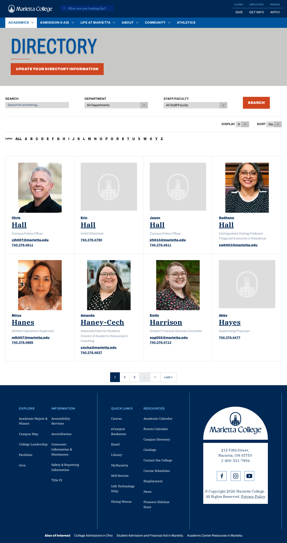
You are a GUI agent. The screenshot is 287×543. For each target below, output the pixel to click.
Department (95, 98)
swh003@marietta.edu (238, 245)
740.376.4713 (160, 342)
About (128, 22)
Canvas (116, 418)
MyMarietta (119, 465)
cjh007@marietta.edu (30, 240)
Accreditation (61, 434)
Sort (261, 124)
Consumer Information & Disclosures (61, 449)
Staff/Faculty (176, 98)
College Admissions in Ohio (93, 535)
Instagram (236, 476)
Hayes (230, 322)
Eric (84, 217)
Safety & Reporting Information (65, 467)
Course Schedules (157, 471)
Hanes (23, 322)
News (148, 492)
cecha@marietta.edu (99, 347)
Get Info (256, 12)
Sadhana (226, 217)
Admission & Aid (54, 22)
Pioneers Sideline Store (156, 504)
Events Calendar (156, 429)
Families (275, 4)
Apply (275, 12)
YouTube (249, 476)
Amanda (88, 315)
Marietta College (235, 423)
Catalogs (150, 450)
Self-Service (120, 476)
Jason (155, 217)
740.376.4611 (22, 245)
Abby (223, 315)
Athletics (186, 22)
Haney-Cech (102, 322)
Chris (16, 217)
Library (116, 455)
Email (115, 444)
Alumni (238, 4)
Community (155, 22)
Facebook (222, 476)
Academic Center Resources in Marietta (214, 535)
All (18, 138)
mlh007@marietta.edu (31, 337)
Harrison (166, 322)
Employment (153, 481)
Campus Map (28, 434)
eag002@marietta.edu (169, 337)
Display (228, 124)
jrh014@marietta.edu (168, 240)
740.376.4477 (229, 337)
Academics (18, 22)
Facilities (25, 455)
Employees (256, 4)
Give (239, 12)
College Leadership (33, 444)
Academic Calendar (158, 418)
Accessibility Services (60, 421)
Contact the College (158, 460)
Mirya (16, 315)
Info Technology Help (123, 488)
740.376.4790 (91, 240)
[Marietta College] (30, 8)
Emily (154, 315)
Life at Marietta (95, 22)
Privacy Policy (253, 496)
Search (12, 98)
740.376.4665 (22, 342)
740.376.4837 (91, 352)
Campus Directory (157, 439)
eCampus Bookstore (118, 431)
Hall (19, 224)
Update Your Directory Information (57, 69)
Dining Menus (121, 501)
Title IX (56, 480)
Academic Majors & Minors (33, 421)
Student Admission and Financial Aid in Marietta (150, 535)
